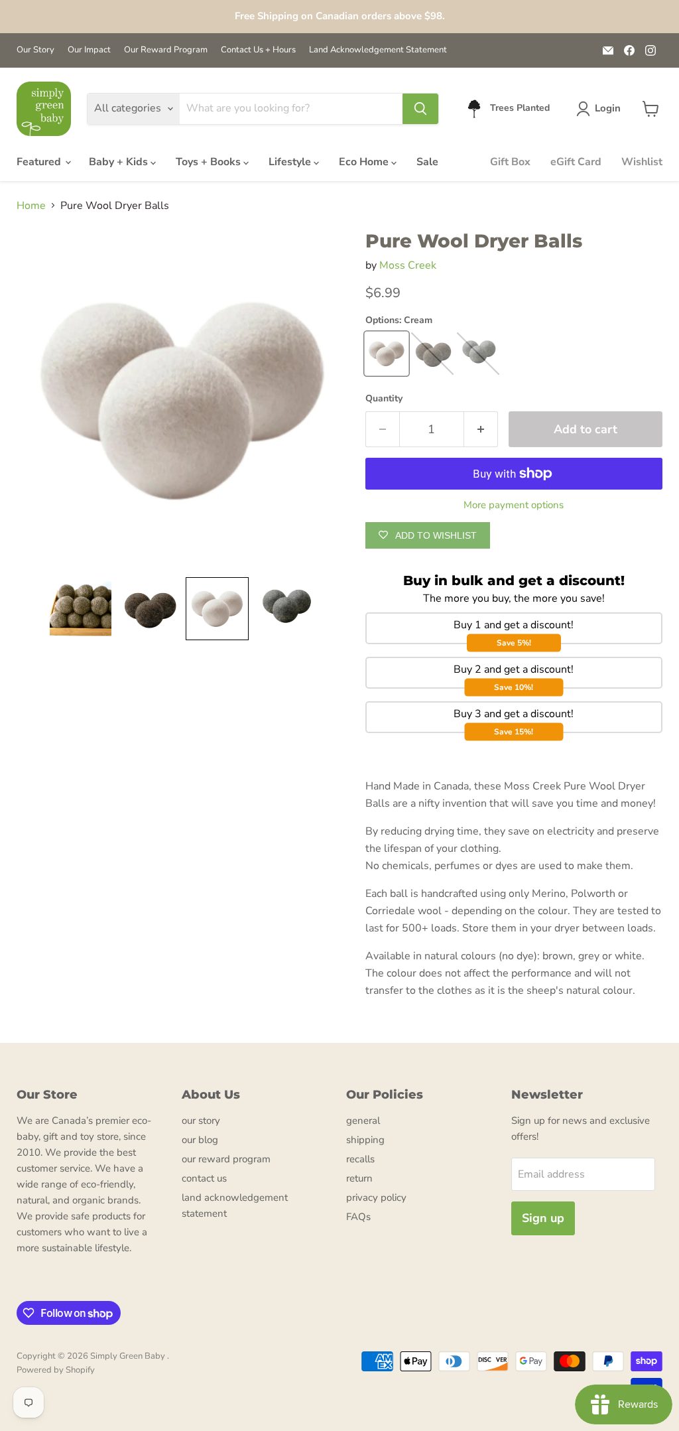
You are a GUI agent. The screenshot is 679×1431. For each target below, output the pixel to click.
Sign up (543, 1218)
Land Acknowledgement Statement (378, 50)
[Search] (420, 109)
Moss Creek (407, 265)
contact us (204, 1178)
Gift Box (510, 162)
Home (31, 206)
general (363, 1120)
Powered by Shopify (56, 1370)
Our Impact (89, 50)
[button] (601, 109)
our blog (200, 1139)
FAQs (358, 1216)
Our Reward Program (166, 50)
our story (201, 1120)
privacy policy (376, 1197)
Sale (427, 162)
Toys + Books (209, 162)
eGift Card (575, 162)
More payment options (513, 505)
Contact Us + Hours (258, 50)
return (359, 1178)
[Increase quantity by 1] (481, 429)
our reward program (226, 1159)
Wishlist (641, 162)
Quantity (383, 398)
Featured (40, 162)
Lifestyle (291, 162)
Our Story (35, 50)
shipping (365, 1139)
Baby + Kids (120, 162)
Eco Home (365, 162)
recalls (360, 1159)
